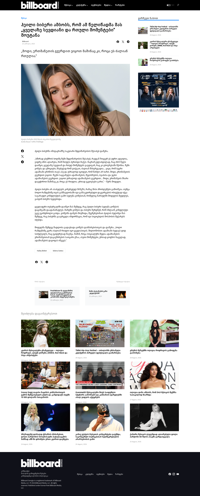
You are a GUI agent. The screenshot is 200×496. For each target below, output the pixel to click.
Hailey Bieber (42, 251)
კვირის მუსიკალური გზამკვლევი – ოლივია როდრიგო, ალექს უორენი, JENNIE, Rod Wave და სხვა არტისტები (164, 44)
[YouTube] (177, 474)
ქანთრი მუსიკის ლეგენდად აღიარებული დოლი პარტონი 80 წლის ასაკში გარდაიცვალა (154, 435)
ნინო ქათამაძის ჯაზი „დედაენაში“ (98, 292)
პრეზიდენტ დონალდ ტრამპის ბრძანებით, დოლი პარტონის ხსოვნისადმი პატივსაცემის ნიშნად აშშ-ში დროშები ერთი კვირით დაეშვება (45, 436)
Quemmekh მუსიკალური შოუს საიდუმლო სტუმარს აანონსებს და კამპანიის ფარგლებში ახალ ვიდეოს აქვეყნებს (99, 394)
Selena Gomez (58, 251)
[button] (170, 5)
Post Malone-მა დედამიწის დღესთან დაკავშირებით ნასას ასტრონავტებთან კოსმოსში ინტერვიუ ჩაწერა (62, 294)
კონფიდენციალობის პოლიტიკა (34, 476)
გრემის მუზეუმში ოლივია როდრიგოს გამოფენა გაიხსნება (164, 59)
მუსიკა (24, 18)
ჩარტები (119, 474)
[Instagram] (174, 474)
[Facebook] (170, 474)
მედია (110, 474)
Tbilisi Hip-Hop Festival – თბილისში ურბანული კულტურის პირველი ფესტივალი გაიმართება (164, 29)
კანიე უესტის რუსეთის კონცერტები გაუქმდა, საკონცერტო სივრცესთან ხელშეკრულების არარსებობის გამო (98, 436)
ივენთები (100, 474)
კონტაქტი (25, 471)
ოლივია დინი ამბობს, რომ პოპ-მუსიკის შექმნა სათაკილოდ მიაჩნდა (153, 393)
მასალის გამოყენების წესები (33, 473)
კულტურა (89, 474)
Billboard (25, 41)
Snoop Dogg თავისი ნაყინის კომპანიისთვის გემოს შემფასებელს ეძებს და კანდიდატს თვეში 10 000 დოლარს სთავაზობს (45, 394)
